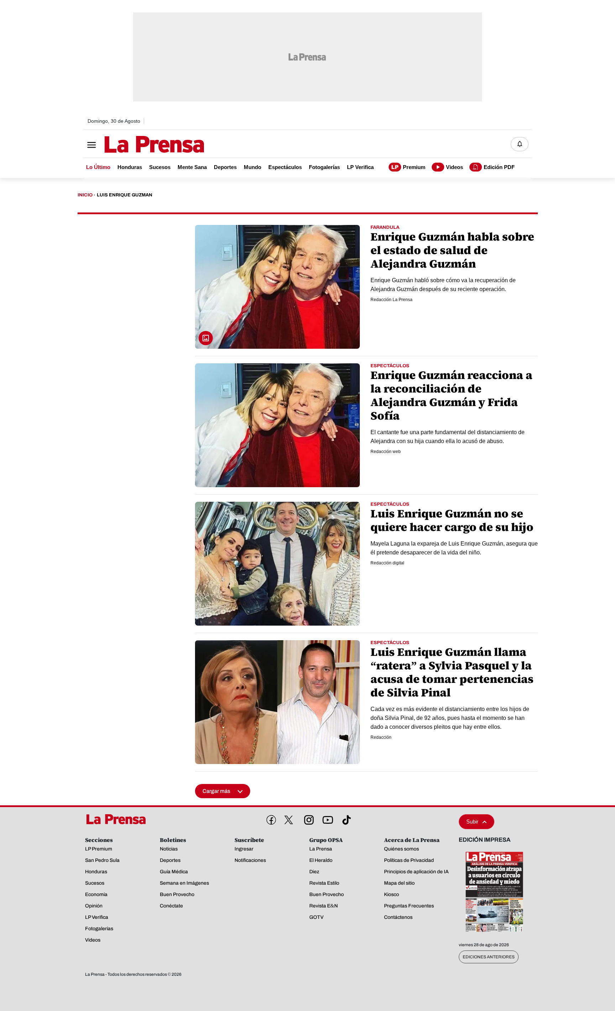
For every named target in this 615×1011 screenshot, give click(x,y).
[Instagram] (307, 818)
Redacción (380, 737)
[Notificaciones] (520, 144)
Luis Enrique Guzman (124, 195)
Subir (472, 821)
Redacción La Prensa (391, 299)
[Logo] (136, 145)
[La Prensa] (118, 819)
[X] (288, 820)
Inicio (85, 195)
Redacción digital (387, 562)
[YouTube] (326, 818)
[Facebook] (270, 818)
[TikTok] (345, 818)
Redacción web (385, 451)
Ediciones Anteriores (489, 956)
